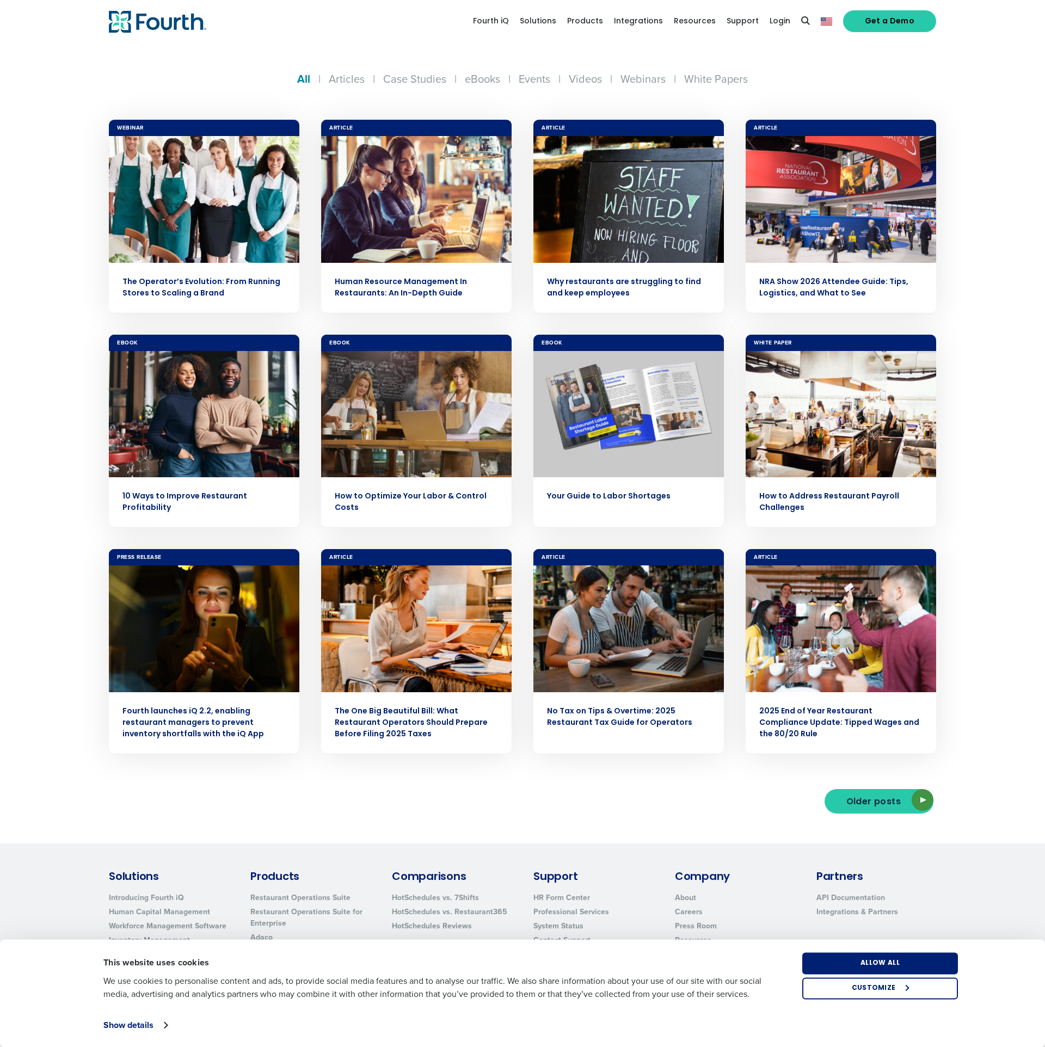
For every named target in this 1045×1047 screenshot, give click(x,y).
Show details (128, 1025)
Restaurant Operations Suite (300, 897)
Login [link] (780, 21)
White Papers (716, 79)
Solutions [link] (538, 21)
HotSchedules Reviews (432, 925)
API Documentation (850, 897)
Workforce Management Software (167, 925)
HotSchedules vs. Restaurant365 (449, 911)
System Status (558, 925)
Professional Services (571, 911)
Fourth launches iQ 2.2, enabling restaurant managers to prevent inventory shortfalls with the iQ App (193, 722)
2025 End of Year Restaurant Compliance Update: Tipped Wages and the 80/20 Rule (839, 722)
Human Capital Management (159, 911)
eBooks (482, 79)
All (303, 79)
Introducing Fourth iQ (146, 897)
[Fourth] (157, 22)
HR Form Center (561, 897)
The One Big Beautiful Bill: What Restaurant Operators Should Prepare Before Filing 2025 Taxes (411, 722)
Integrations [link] (638, 21)
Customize (874, 988)
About (685, 897)
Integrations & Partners (857, 911)
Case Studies (414, 79)
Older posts (873, 802)
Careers (689, 911)
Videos (585, 79)
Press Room (696, 925)
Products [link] (585, 21)
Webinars (643, 79)
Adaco (261, 937)
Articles (347, 79)
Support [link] (743, 21)
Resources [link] (695, 21)
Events (534, 79)
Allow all (880, 963)
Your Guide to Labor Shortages (609, 496)
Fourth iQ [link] (491, 21)
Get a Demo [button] (890, 21)
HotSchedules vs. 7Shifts (435, 897)
